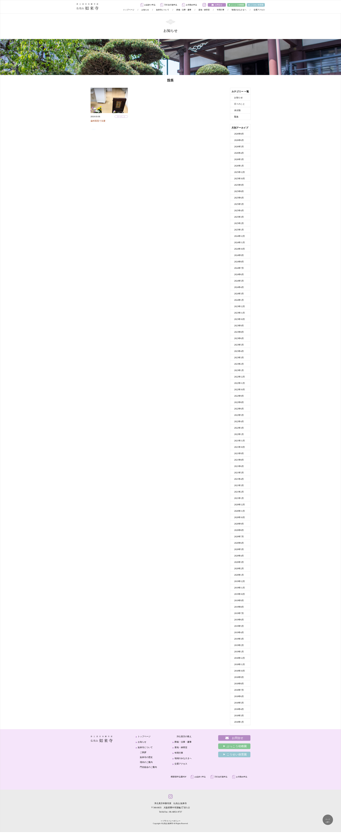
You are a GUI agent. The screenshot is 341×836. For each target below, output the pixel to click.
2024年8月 (239, 262)
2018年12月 (239, 658)
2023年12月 (239, 306)
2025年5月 (239, 204)
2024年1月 (239, 300)
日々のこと (121, 116)
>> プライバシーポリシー (170, 821)
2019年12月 (239, 581)
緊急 (236, 117)
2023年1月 (239, 370)
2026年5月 (239, 146)
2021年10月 (239, 447)
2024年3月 (239, 293)
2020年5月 (239, 549)
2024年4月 (239, 287)
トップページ (128, 10)
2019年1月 (239, 651)
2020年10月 (239, 517)
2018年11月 (239, 664)
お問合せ (218, 5)
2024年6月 (239, 274)
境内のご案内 (146, 762)
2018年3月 (239, 715)
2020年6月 (239, 543)
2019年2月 (239, 645)
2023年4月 (239, 351)
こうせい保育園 (256, 5)
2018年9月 (239, 677)
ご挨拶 (143, 752)
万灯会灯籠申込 (170, 5)
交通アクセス (259, 10)
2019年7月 (239, 613)
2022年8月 (239, 402)
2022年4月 (239, 421)
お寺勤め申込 (191, 5)
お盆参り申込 (149, 5)
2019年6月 (239, 620)
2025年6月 (239, 198)
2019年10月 (239, 594)
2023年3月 (239, 357)
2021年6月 (239, 466)
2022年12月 (239, 377)
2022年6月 (239, 409)
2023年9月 (239, 325)
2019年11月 (239, 588)
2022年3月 (239, 428)
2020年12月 (239, 504)
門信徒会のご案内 (148, 767)
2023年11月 (239, 313)
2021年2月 (239, 492)
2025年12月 (239, 172)
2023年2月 (239, 364)
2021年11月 (239, 441)
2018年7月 (239, 690)
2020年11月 (239, 511)
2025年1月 (239, 230)
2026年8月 (239, 134)
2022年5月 (239, 415)
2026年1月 (239, 166)
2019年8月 (239, 607)
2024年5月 (239, 281)
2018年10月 (239, 671)
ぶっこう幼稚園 (237, 5)
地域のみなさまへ (239, 10)
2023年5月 (239, 345)
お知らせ (145, 10)
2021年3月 (239, 485)
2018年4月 (239, 709)
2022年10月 (239, 389)
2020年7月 (239, 536)
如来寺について (162, 10)
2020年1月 (239, 575)
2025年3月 (239, 217)
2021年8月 (239, 460)
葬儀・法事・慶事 (183, 10)
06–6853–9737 (175, 812)
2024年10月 (239, 249)
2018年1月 (239, 722)
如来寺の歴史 (146, 757)
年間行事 (220, 10)
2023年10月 (239, 319)
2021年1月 (239, 498)
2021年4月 (239, 479)
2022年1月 (239, 434)
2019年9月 (239, 600)
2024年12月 (239, 236)
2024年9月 (239, 255)
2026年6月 (239, 140)
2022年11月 (239, 383)
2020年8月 (239, 530)
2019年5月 (239, 626)
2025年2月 (239, 223)
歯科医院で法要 (98, 121)
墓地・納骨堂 (204, 10)
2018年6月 (239, 696)
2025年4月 (239, 210)
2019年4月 (239, 632)
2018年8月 (239, 683)
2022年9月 (239, 396)
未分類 (237, 110)
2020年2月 (239, 568)
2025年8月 (239, 191)
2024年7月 (239, 268)
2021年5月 (239, 472)
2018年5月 (239, 703)
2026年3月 (239, 159)
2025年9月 (239, 185)
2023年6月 (239, 338)
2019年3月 (239, 639)
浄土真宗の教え (184, 736)
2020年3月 (239, 562)
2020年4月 (239, 556)
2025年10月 (239, 178)
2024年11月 (239, 242)
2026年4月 (239, 153)
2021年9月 (239, 453)
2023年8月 (239, 332)
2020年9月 (239, 524)
